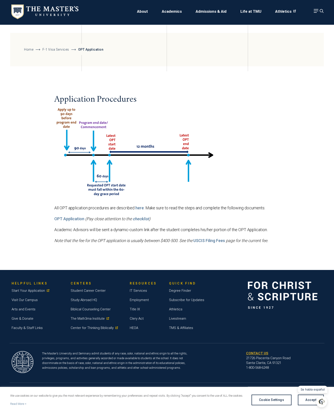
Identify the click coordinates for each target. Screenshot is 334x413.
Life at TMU (250, 11)
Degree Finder (180, 291)
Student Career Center (88, 291)
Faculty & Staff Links (27, 328)
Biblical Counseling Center (91, 309)
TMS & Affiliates (181, 328)
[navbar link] (315, 12)
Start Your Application (28, 291)
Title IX (135, 309)
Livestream (177, 319)
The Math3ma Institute (88, 319)
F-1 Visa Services (55, 49)
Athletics (283, 11)
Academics (172, 11)
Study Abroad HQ (84, 300)
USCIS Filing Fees (209, 240)
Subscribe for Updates (186, 300)
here (139, 207)
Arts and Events (23, 309)
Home (28, 49)
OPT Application (69, 218)
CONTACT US (257, 353)
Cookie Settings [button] (271, 400)
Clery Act (137, 319)
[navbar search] (321, 12)
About (142, 11)
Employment (139, 300)
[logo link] (44, 17)
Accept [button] (310, 400)
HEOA (134, 328)
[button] (321, 401)
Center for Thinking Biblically (92, 328)
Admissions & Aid (211, 11)
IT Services (138, 291)
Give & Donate (22, 319)
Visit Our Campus (25, 300)
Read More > (18, 404)
